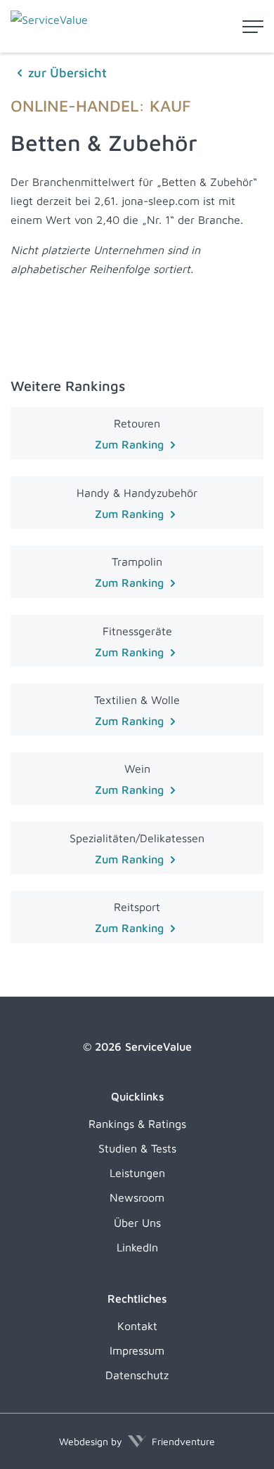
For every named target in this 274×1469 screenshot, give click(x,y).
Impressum (137, 1350)
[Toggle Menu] (252, 26)
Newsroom (137, 1197)
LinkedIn (137, 1247)
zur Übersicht (67, 72)
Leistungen (137, 1172)
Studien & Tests (137, 1148)
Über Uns (137, 1222)
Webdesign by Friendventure (137, 1441)
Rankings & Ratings (137, 1123)
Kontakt (137, 1326)
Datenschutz (137, 1375)
